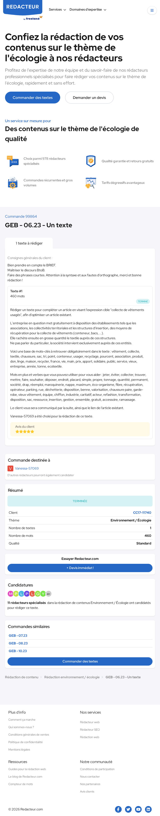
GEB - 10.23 (18, 651)
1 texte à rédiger (29, 243)
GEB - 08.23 (18, 643)
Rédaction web (89, 737)
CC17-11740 (142, 512)
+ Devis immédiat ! (80, 568)
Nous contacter (90, 776)
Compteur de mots (20, 784)
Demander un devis (89, 97)
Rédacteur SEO (90, 729)
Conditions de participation (97, 769)
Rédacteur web (90, 722)
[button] (152, 10)
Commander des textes (32, 97)
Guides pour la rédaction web (27, 769)
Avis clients (87, 791)
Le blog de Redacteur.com (25, 776)
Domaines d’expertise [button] (86, 9)
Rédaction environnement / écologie (72, 677)
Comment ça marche (21, 719)
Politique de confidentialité (25, 742)
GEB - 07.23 (18, 635)
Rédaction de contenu (21, 677)
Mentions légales (19, 749)
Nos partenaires (90, 784)
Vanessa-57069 (27, 468)
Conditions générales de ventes (28, 734)
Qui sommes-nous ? (21, 727)
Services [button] (55, 9)
